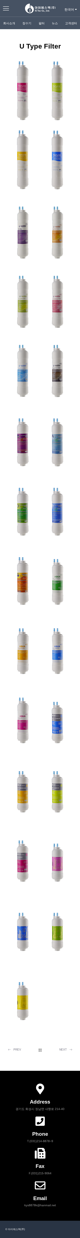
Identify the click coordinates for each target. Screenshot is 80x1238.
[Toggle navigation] (6, 8)
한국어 (69, 9)
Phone (40, 1134)
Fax (40, 1166)
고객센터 (71, 23)
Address (40, 1102)
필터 (42, 23)
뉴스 (55, 23)
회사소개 (9, 23)
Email (40, 1198)
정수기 (26, 23)
